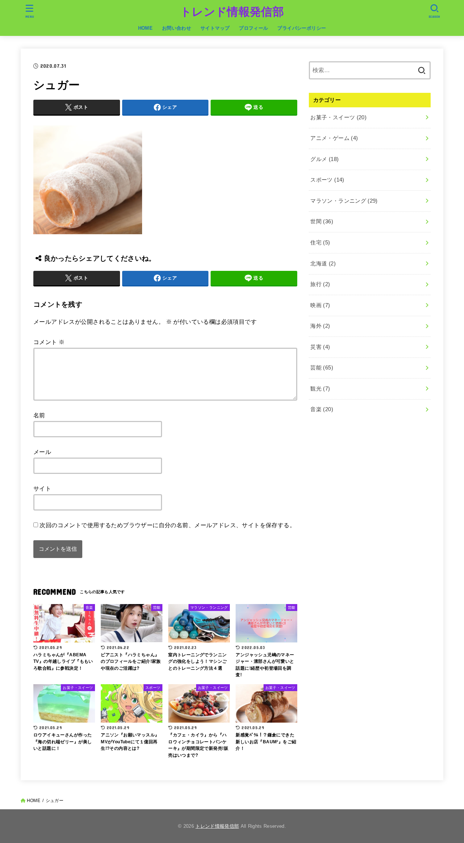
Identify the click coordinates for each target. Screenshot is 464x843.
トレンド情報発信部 (232, 11)
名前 (39, 415)
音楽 (321, 409)
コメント (49, 342)
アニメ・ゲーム (334, 138)
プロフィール (253, 28)
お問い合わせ (176, 28)
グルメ (324, 159)
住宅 (320, 242)
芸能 (321, 368)
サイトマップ (214, 28)
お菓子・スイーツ (338, 117)
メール (42, 452)
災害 (320, 347)
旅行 (320, 284)
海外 (320, 326)
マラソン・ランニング (343, 201)
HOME (145, 28)
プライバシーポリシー (301, 28)
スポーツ (327, 180)
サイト (42, 488)
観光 (320, 389)
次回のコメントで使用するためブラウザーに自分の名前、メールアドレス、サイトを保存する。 (167, 525)
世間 (321, 221)
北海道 (323, 263)
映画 (320, 305)
